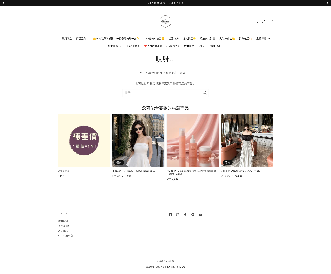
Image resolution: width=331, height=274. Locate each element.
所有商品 (189, 45)
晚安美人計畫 (207, 38)
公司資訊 (63, 230)
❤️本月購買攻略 (153, 45)
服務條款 (170, 267)
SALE (201, 45)
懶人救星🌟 (189, 38)
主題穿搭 (261, 38)
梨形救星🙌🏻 (245, 38)
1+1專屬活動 (173, 45)
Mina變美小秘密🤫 (154, 38)
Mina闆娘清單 (132, 45)
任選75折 (174, 38)
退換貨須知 (64, 225)
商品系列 (81, 38)
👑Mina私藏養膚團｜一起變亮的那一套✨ (116, 38)
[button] (256, 21)
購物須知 (215, 45)
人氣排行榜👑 (227, 38)
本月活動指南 (65, 235)
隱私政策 (181, 267)
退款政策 (160, 267)
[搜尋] (205, 93)
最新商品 (67, 38)
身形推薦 (113, 45)
